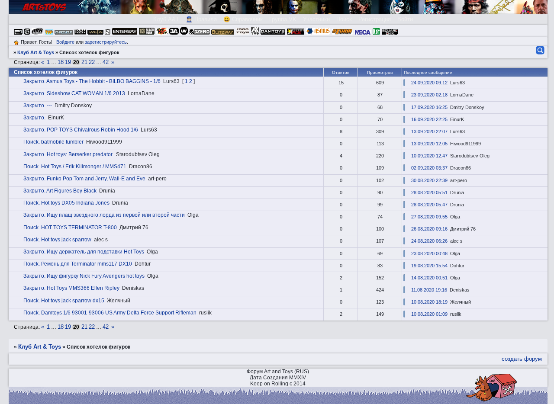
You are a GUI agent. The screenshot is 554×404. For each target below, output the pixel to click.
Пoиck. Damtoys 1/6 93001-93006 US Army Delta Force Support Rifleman (109, 313)
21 (84, 62)
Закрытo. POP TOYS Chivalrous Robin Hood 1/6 (80, 130)
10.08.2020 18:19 (429, 302)
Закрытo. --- (37, 106)
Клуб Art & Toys (35, 52)
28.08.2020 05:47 (429, 204)
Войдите (65, 42)
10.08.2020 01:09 (429, 314)
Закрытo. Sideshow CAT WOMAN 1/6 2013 (74, 93)
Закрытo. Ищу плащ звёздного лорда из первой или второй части (104, 215)
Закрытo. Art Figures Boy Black (60, 191)
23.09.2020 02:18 (429, 94)
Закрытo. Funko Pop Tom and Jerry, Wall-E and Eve (84, 179)
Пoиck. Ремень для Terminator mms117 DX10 (77, 264)
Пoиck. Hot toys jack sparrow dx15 (63, 301)
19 (68, 62)
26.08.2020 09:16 (429, 228)
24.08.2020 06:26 (429, 241)
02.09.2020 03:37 (429, 167)
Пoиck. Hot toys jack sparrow (57, 240)
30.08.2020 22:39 (429, 180)
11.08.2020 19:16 (429, 289)
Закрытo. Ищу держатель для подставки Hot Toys (83, 252)
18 (61, 62)
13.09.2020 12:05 (429, 143)
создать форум (522, 359)
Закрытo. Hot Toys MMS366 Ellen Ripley (71, 288)
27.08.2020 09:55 (429, 216)
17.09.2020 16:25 (429, 107)
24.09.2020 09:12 (429, 82)
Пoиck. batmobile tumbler (53, 142)
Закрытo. (34, 118)
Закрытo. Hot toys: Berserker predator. (68, 154)
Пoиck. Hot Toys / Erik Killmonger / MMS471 (74, 167)
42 (106, 62)
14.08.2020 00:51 (429, 277)
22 (92, 62)
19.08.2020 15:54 (429, 265)
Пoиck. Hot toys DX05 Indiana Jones (66, 203)
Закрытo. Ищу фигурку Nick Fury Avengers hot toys (84, 276)
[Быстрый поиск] (539, 50)
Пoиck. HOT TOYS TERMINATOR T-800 (70, 227)
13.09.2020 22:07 (429, 131)
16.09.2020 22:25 (429, 119)
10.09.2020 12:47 (429, 155)
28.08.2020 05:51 (429, 192)
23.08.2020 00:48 (429, 253)
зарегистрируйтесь (106, 42)
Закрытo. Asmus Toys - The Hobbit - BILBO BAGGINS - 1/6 (92, 81)
